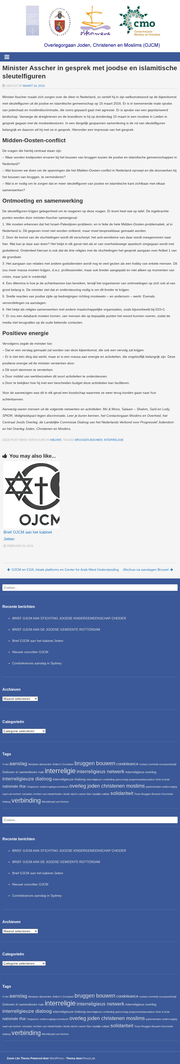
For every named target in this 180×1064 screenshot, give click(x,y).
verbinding (26, 800)
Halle (41, 772)
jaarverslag (122, 779)
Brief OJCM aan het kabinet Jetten (37, 641)
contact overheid (148, 764)
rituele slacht (70, 794)
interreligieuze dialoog (27, 778)
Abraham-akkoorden (40, 764)
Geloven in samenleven (19, 772)
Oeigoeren (33, 786)
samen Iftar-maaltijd (89, 794)
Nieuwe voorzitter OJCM (30, 652)
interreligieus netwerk (100, 771)
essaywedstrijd (167, 764)
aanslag (18, 763)
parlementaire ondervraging (161, 786)
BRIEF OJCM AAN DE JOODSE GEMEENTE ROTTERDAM (56, 629)
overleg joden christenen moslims (107, 786)
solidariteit (121, 793)
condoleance (127, 764)
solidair (105, 794)
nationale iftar (14, 786)
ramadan (27, 794)
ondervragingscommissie (54, 786)
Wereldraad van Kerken (55, 801)
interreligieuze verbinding (100, 779)
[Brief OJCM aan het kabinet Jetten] (32, 495)
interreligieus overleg (140, 772)
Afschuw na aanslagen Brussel (146, 569)
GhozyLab (88, 1058)
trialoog (6, 801)
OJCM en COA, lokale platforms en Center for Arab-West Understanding (65, 569)
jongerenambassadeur (142, 779)
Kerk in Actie (163, 779)
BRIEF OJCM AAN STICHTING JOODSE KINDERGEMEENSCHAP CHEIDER (69, 618)
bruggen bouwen (89, 440)
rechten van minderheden (47, 794)
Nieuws (55, 440)
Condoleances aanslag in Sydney (37, 663)
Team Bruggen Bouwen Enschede (153, 794)
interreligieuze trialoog (69, 779)
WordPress (57, 1058)
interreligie (114, 440)
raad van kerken (11, 794)
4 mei (5, 764)
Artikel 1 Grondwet (63, 764)
